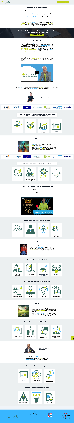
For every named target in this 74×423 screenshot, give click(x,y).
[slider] (36, 81)
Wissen (45, 2)
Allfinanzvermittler (40, 2)
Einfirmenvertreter (32, 2)
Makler (27, 2)
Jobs (48, 2)
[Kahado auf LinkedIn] (48, 416)
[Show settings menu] (50, 81)
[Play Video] (22, 81)
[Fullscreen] (52, 81)
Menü (51, 2)
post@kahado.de (33, 416)
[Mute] (49, 81)
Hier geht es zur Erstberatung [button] (37, 34)
